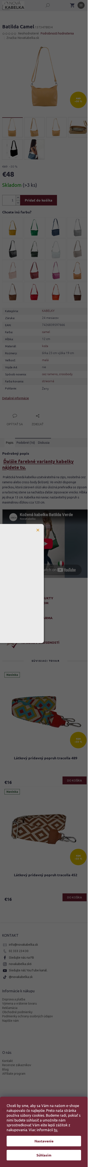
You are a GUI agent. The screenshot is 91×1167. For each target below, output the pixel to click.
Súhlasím (43, 1155)
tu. (56, 1130)
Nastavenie (43, 1141)
